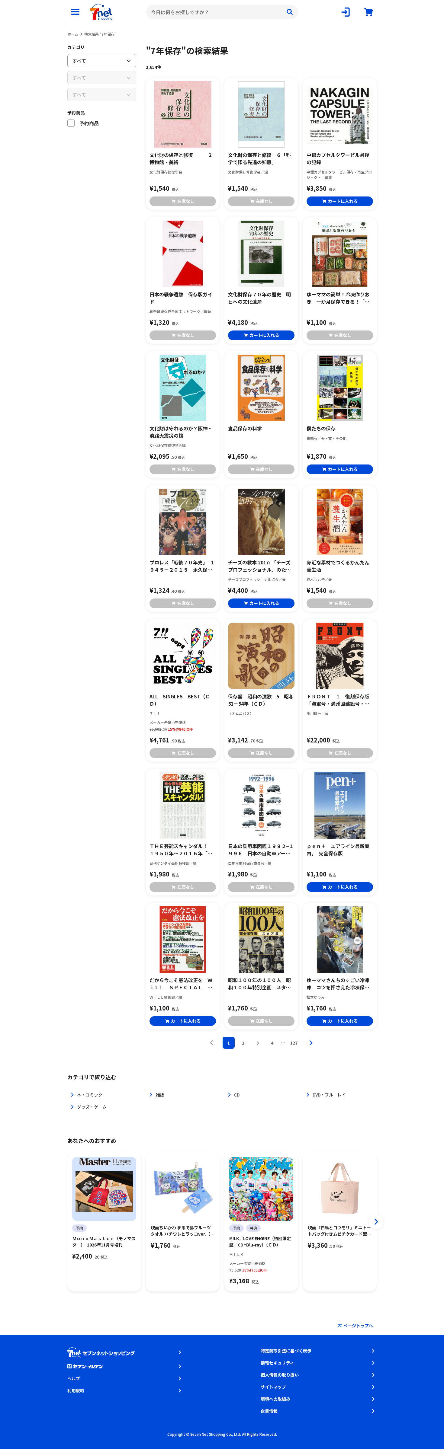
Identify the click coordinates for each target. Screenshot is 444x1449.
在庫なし (185, 201)
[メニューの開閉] (75, 12)
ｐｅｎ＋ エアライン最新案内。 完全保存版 (338, 849)
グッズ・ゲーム (92, 1107)
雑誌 (160, 1095)
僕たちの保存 (321, 428)
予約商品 (76, 113)
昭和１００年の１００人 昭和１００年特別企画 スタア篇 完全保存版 (259, 983)
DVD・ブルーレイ (329, 1095)
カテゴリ (76, 47)
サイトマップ (273, 1387)
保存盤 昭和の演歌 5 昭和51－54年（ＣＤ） (261, 700)
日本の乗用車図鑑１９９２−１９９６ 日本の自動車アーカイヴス (261, 849)
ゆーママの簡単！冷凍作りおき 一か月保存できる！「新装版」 (338, 298)
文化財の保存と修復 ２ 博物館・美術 (183, 158)
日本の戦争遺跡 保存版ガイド (181, 298)
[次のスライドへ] (376, 1221)
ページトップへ (358, 1326)
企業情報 (269, 1411)
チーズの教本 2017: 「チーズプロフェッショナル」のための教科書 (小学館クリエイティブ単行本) (261, 566)
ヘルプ (73, 1378)
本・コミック (89, 1095)
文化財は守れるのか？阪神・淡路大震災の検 (181, 432)
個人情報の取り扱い (280, 1375)
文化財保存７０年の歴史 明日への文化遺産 (259, 298)
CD (237, 1095)
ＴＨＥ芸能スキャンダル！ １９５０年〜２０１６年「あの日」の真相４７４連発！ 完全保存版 (181, 849)
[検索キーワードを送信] (289, 12)
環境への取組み (275, 1399)
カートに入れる (343, 201)
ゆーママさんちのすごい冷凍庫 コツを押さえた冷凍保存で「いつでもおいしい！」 (338, 983)
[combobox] (222, 12)
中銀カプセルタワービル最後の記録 (338, 158)
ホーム (72, 34)
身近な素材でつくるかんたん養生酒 (338, 566)
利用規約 (75, 1390)
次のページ (311, 1043)
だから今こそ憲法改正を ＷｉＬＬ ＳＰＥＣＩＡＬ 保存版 (181, 983)
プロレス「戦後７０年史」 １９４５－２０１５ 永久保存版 (182, 566)
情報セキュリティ (277, 1363)
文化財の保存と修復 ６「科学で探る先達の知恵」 (259, 158)
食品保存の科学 (245, 428)
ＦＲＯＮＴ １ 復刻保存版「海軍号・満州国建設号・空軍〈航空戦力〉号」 (338, 700)
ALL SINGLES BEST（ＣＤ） (180, 700)
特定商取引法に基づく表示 (286, 1351)
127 (294, 1043)
